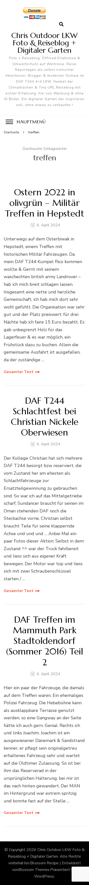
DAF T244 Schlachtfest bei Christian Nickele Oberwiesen (44, 416)
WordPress (44, 876)
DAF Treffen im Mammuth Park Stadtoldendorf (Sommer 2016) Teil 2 (44, 641)
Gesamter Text (18, 372)
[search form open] (61, 24)
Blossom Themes (33, 869)
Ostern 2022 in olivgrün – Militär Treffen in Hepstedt (44, 203)
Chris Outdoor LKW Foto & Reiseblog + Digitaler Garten (44, 43)
